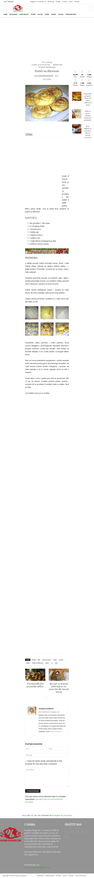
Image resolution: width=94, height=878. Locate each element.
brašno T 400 (36, 660)
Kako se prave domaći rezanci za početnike (87, 115)
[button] (89, 14)
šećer (47, 663)
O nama (64, 1)
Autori (71, 1)
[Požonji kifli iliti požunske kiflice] (35, 675)
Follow (82, 71)
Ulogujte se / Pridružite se (38, 1)
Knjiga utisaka (49, 876)
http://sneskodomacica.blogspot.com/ (49, 712)
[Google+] (72, 831)
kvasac (61, 660)
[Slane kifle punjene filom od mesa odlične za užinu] (76, 96)
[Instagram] (77, 831)
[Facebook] (66, 831)
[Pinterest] (82, 831)
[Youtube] (66, 837)
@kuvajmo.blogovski (61, 815)
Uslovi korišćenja (80, 876)
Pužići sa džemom (37, 663)
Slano (47, 14)
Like (75, 71)
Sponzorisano (70, 14)
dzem (55, 660)
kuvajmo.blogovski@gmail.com (37, 867)
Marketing (51, 1)
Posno (53, 14)
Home (5, 14)
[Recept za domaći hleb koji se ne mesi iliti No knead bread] (59, 675)
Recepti (77, 1)
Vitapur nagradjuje (47, 67)
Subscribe (89, 80)
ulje (56, 663)
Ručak (33, 14)
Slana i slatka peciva (41, 65)
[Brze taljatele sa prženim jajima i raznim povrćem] (76, 128)
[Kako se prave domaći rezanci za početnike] (76, 113)
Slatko (40, 14)
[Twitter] (88, 831)
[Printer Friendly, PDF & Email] (29, 135)
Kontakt (58, 1)
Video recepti (24, 14)
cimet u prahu (46, 660)
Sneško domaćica (55, 731)
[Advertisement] (60, 8)
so (52, 663)
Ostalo (60, 14)
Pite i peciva (47, 62)
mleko (28, 663)
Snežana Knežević (46, 76)
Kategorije (13, 14)
